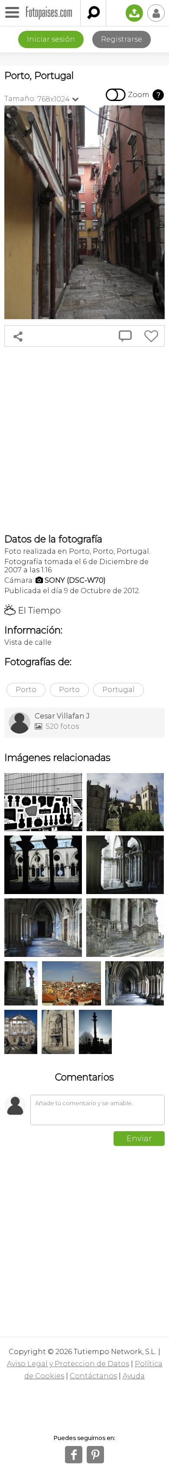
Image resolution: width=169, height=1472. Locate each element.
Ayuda (134, 1376)
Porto (26, 689)
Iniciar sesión (51, 39)
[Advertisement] (84, 440)
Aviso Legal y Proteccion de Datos (68, 1364)
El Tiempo (32, 610)
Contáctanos (93, 1376)
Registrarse (121, 39)
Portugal (118, 689)
